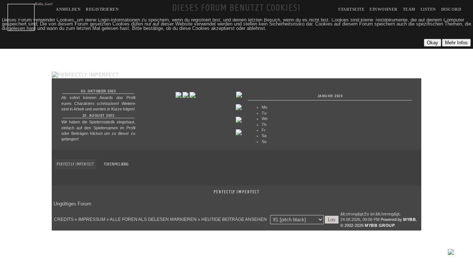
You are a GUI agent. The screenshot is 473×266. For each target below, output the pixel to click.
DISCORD (451, 9)
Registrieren (102, 9)
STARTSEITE (351, 9)
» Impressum (90, 219)
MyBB (409, 219)
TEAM (409, 9)
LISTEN (428, 9)
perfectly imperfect (75, 163)
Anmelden (68, 9)
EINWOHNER (384, 9)
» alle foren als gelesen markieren (151, 219)
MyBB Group (380, 225)
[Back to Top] (451, 253)
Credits (64, 219)
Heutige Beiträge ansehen (234, 219)
